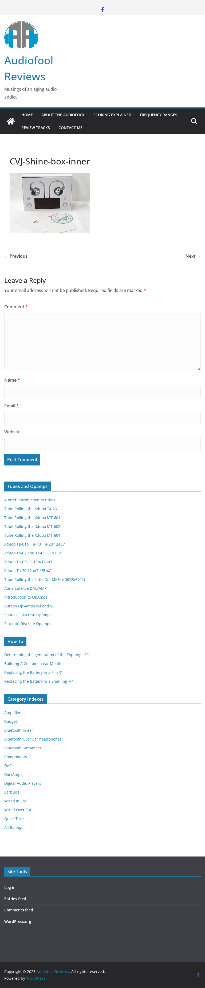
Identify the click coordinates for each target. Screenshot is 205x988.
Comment (16, 307)
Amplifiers (13, 712)
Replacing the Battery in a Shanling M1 (39, 681)
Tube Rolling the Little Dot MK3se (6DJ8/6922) (44, 579)
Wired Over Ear (17, 809)
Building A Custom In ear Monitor (34, 663)
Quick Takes (15, 818)
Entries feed (15, 898)
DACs (9, 765)
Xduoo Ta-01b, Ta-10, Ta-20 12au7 (34, 544)
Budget (10, 721)
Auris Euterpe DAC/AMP (25, 588)
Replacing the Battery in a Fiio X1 (33, 672)
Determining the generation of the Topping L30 (46, 654)
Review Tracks (35, 127)
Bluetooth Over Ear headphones (33, 739)
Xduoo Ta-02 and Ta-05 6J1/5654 (33, 552)
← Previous (15, 256)
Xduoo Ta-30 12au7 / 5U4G (28, 570)
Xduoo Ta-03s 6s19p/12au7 (28, 561)
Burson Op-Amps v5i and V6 (29, 605)
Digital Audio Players (22, 783)
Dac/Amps (13, 774)
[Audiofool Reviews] (10, 121)
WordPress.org (17, 921)
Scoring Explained (112, 114)
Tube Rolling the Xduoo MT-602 (32, 526)
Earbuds (11, 792)
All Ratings (13, 827)
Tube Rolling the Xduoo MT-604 (32, 535)
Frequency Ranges (158, 114)
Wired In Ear (15, 800)
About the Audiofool (63, 114)
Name (12, 380)
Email (11, 406)
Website (12, 432)
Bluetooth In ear (18, 730)
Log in (9, 887)
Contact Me (70, 127)
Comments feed (18, 909)
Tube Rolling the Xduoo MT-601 (32, 517)
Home (27, 114)
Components (15, 756)
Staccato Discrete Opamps (27, 623)
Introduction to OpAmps (26, 597)
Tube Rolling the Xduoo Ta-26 (30, 508)
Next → (193, 256)
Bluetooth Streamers (22, 747)
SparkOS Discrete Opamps (28, 614)
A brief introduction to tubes (29, 499)
